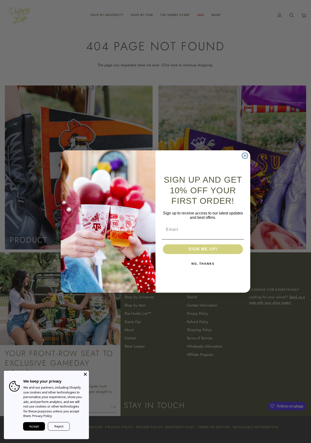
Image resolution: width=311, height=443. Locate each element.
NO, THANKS (203, 263)
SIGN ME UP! (203, 249)
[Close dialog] (245, 156)
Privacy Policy (42, 416)
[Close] (85, 374)
